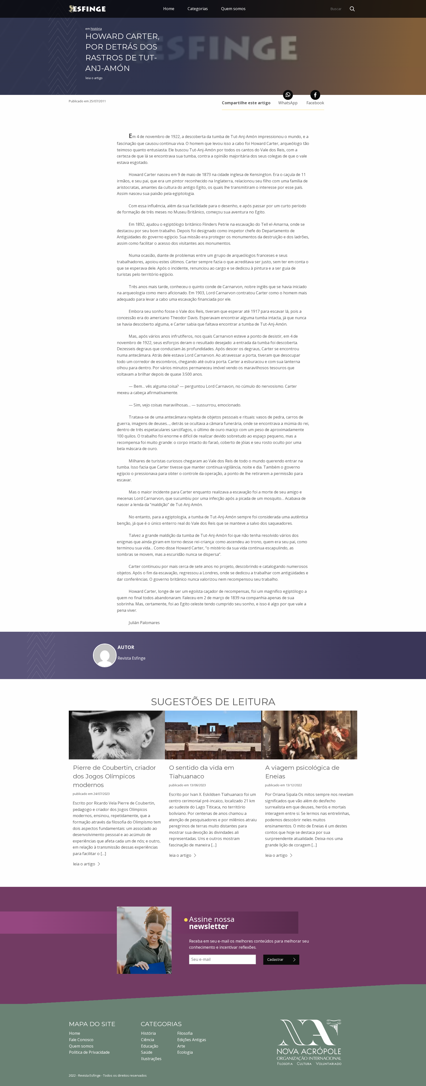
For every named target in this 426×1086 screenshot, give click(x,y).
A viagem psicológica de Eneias (302, 772)
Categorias (198, 8)
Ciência (147, 1039)
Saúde (146, 1052)
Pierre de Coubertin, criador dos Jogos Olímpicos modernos (114, 776)
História (148, 1033)
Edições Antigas (191, 1039)
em (93, 28)
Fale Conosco (81, 1039)
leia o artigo (84, 864)
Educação (149, 1046)
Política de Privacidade (89, 1052)
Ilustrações (151, 1058)
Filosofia (185, 1033)
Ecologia (185, 1052)
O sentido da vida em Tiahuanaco (201, 772)
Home (168, 8)
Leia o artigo (94, 78)
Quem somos (233, 8)
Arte (181, 1046)
